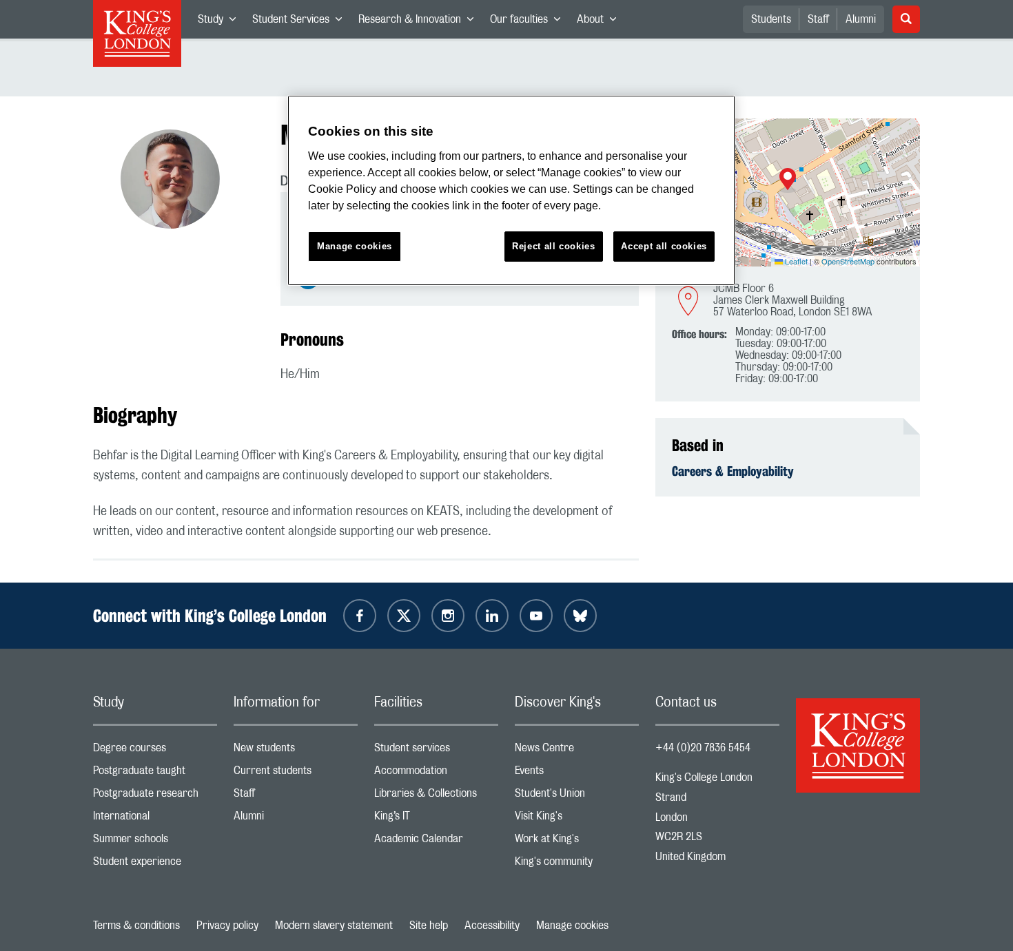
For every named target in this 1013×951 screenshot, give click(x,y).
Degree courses (155, 751)
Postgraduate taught (155, 773)
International (155, 819)
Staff (818, 19)
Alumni (861, 19)
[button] (787, 180)
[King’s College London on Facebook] (359, 615)
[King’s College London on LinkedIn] (492, 615)
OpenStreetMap (847, 261)
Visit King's (577, 819)
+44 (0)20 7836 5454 (702, 747)
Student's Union (577, 796)
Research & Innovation (420, 22)
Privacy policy (227, 925)
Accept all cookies (664, 246)
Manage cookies (572, 925)
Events (577, 773)
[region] (511, 190)
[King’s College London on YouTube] (536, 615)
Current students (296, 773)
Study (221, 22)
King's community (577, 864)
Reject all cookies (553, 246)
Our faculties (529, 22)
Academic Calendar (436, 841)
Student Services (301, 22)
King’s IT (436, 819)
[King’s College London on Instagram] (447, 615)
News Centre (577, 751)
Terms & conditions (136, 925)
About (600, 22)
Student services (436, 751)
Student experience (155, 864)
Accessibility (492, 925)
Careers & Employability (733, 471)
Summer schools (155, 841)
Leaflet (795, 261)
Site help (428, 925)
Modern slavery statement (334, 925)
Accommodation (436, 773)
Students (771, 19)
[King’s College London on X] (403, 615)
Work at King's (577, 841)
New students (296, 751)
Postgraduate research (155, 796)
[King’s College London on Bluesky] (580, 615)
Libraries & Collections (436, 796)
